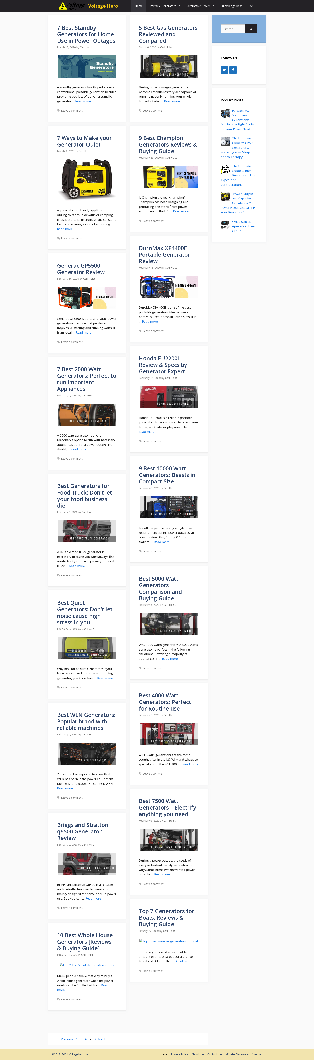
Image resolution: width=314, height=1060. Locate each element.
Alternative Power (198, 6)
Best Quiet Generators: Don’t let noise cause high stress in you (84, 612)
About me (198, 1054)
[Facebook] (233, 70)
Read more (83, 101)
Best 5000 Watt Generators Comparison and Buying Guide (160, 588)
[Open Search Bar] (251, 6)
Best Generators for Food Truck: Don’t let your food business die (84, 495)
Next (103, 1039)
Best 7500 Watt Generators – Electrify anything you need (167, 807)
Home (139, 6)
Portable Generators (163, 6)
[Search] (251, 28)
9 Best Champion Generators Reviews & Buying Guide (168, 144)
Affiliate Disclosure (237, 1054)
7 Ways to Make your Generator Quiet (84, 141)
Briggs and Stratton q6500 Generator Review (82, 831)
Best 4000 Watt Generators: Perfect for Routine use (165, 702)
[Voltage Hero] (71, 6)
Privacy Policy (179, 1054)
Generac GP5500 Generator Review (81, 269)
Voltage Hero (103, 6)
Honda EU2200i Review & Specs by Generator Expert (163, 365)
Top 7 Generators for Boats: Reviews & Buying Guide (166, 917)
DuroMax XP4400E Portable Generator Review (164, 254)
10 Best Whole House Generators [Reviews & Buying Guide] (85, 941)
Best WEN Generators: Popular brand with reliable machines (86, 721)
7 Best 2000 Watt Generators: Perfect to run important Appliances (86, 378)
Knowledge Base (232, 6)
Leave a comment (72, 110)
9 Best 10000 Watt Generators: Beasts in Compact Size (167, 475)
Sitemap (257, 1054)
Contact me (214, 1054)
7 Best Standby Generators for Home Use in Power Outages (86, 34)
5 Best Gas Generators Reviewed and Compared (168, 34)
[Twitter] (224, 70)
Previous (65, 1039)
